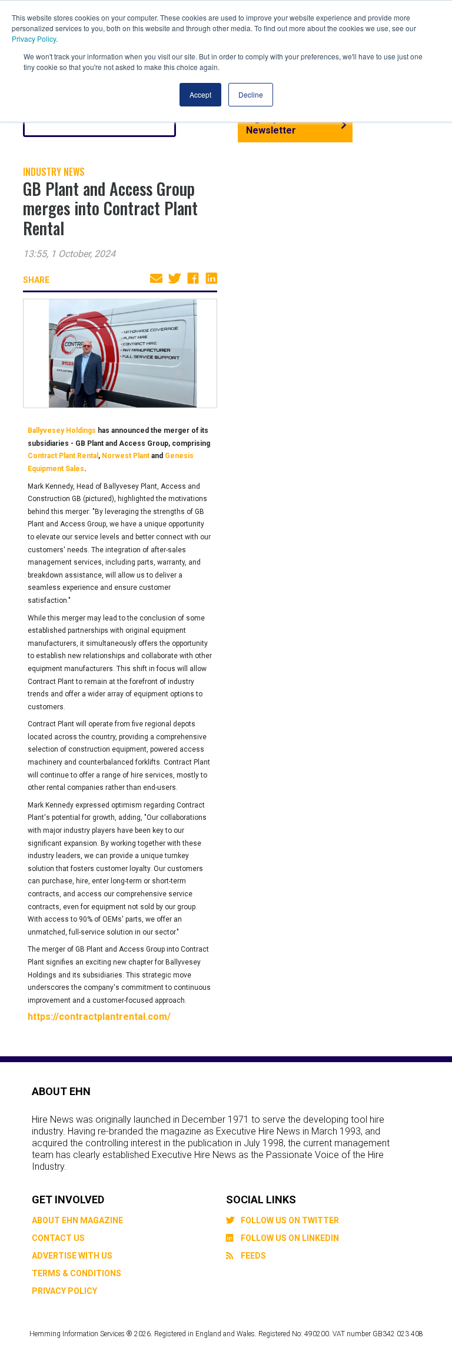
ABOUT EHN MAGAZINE (77, 1220)
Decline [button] (250, 94)
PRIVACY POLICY (64, 1291)
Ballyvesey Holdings (62, 430)
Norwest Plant (125, 456)
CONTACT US (58, 1238)
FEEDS (253, 1255)
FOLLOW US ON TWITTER (290, 1220)
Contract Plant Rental (63, 456)
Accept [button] (200, 94)
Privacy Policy (34, 39)
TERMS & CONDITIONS (76, 1273)
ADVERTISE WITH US (72, 1255)
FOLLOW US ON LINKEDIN (290, 1238)
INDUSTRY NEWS (54, 172)
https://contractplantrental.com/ (99, 1016)
